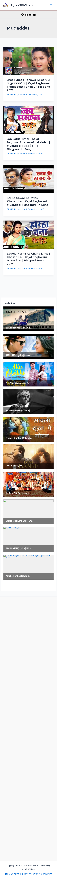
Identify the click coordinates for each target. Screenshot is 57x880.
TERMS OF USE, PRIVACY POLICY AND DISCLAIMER (28, 874)
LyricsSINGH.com (23, 5)
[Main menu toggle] (51, 5)
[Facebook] (26, 14)
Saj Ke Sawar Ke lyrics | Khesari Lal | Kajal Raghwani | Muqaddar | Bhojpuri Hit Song (28, 201)
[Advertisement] (28, 728)
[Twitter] (30, 14)
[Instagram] (34, 14)
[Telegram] (22, 14)
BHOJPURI (11, 94)
